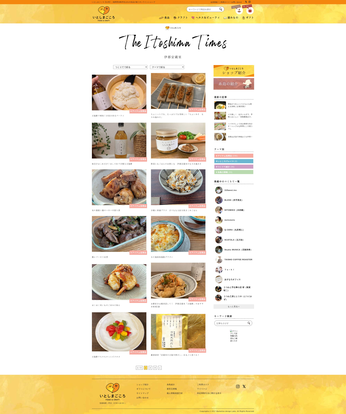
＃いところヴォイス (226, 161)
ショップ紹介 (143, 384)
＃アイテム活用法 (138, 111)
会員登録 (214, 2)
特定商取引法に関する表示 (209, 393)
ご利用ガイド (224, 2)
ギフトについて (144, 389)
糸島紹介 (171, 384)
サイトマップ (143, 393)
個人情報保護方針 (175, 393)
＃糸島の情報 (224, 172)
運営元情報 (172, 389)
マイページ (202, 389)
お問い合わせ (236, 2)
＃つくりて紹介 (225, 167)
